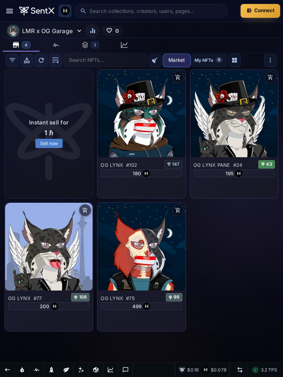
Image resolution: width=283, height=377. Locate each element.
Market (176, 60)
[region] (141, 215)
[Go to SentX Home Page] (36, 11)
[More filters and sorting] (270, 60)
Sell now (49, 143)
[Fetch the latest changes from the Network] (41, 60)
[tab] (21, 45)
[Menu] (9, 11)
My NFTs (207, 60)
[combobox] (156, 11)
